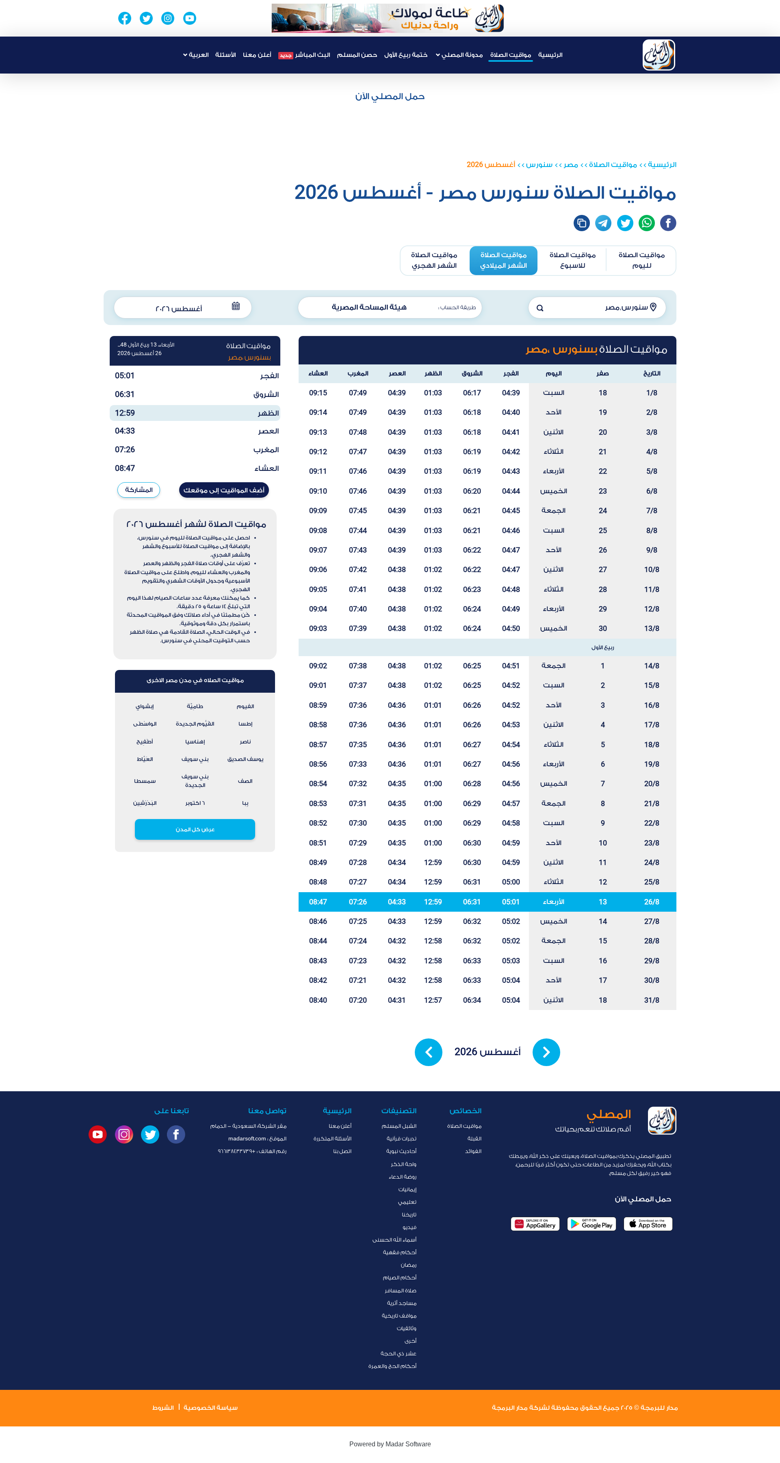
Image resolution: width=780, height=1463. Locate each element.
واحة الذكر (403, 1164)
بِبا (245, 803)
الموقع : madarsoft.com (257, 1139)
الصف (245, 781)
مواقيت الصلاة (510, 55)
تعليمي (407, 1202)
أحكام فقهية (399, 1252)
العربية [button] (197, 55)
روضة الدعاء (402, 1177)
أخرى (410, 1341)
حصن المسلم (357, 55)
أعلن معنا (257, 55)
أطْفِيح (144, 742)
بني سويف (195, 759)
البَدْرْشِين (144, 803)
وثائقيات (406, 1328)
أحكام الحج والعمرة (392, 1366)
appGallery (535, 1224)
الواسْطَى (144, 724)
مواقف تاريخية (399, 1316)
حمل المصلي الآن (390, 96)
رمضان (408, 1265)
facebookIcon (668, 223)
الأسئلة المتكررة (332, 1139)
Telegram (603, 223)
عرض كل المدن (195, 829)
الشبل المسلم (399, 1126)
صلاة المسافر (400, 1290)
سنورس (539, 165)
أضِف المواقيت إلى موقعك (224, 490)
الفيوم (245, 706)
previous (428, 1052)
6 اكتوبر (195, 803)
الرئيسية (550, 55)
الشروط (162, 1407)
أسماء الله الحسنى (394, 1240)
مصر (570, 165)
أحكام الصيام (399, 1277)
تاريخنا (409, 1215)
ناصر (245, 742)
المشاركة (139, 490)
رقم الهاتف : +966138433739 (252, 1151)
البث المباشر (305, 55)
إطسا (245, 724)
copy (582, 223)
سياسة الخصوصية (211, 1407)
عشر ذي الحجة (398, 1353)
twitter (625, 223)
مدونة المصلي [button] (461, 55)
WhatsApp (647, 223)
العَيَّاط (145, 759)
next (546, 1052)
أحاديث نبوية (401, 1151)
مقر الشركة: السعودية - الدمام (248, 1126)
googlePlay (591, 1224)
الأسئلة (225, 55)
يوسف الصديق (245, 759)
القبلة (474, 1139)
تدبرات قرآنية (401, 1139)
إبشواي (145, 706)
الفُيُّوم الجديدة (195, 724)
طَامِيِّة (195, 706)
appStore (648, 1224)
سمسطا (145, 781)
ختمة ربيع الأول (405, 55)
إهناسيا (195, 742)
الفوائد (473, 1151)
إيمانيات (407, 1189)
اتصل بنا (342, 1151)
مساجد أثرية (401, 1303)
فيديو (409, 1227)
